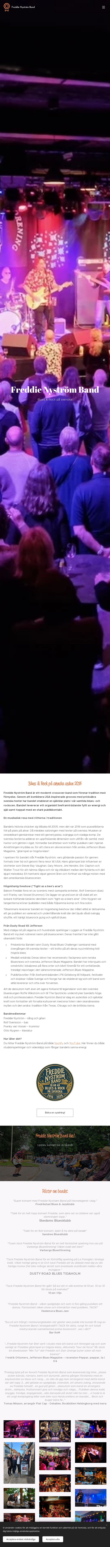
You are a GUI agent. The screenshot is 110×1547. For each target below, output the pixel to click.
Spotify (58, 1043)
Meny (103, 7)
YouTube (74, 1043)
